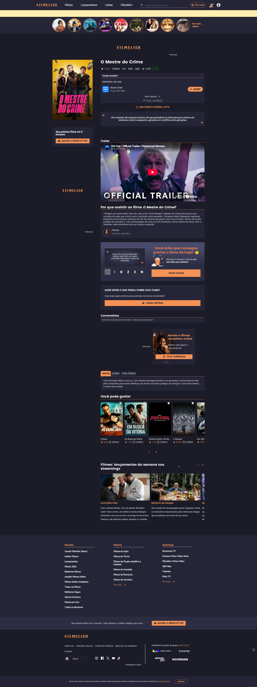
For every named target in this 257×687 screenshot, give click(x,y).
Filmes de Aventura (123, 579)
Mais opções (151, 96)
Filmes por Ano (72, 602)
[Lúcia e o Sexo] (59, 25)
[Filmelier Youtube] (113, 659)
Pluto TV (166, 576)
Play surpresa (176, 356)
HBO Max (166, 566)
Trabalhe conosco (84, 645)
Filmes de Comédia (123, 569)
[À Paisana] (183, 25)
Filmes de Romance (123, 574)
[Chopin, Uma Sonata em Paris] (74, 25)
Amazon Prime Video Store (175, 556)
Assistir (197, 89)
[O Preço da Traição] (152, 25)
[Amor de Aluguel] (121, 25)
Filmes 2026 (71, 566)
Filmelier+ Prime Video (173, 561)
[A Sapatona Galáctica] (105, 25)
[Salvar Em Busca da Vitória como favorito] (144, 403)
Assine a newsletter (74, 141)
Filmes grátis (113, 14)
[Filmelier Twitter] (107, 659)
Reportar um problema (126, 645)
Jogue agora (176, 273)
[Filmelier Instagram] (96, 659)
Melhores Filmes (73, 571)
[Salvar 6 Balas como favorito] (120, 403)
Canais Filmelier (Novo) (76, 551)
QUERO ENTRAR (154, 303)
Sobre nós (69, 645)
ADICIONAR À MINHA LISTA (154, 107)
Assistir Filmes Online (75, 576)
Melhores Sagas (72, 592)
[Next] (156, 452)
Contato (68, 651)
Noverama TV (169, 551)
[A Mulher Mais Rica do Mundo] (167, 25)
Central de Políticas (163, 681)
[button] (85, 659)
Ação (137, 69)
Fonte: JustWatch (154, 100)
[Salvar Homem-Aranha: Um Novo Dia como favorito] (168, 403)
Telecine (166, 571)
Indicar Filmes (71, 556)
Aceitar (181, 681)
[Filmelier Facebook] (102, 659)
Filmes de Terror (122, 556)
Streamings (168, 545)
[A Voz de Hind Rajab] (136, 25)
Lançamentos (71, 561)
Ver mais (118, 584)
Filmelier (115, 230)
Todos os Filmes (73, 587)
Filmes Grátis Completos (76, 582)
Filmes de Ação (121, 551)
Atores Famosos (73, 597)
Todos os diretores (74, 607)
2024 (130, 69)
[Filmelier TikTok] (119, 659)
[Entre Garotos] (90, 25)
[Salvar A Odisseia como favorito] (192, 403)
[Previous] (149, 452)
